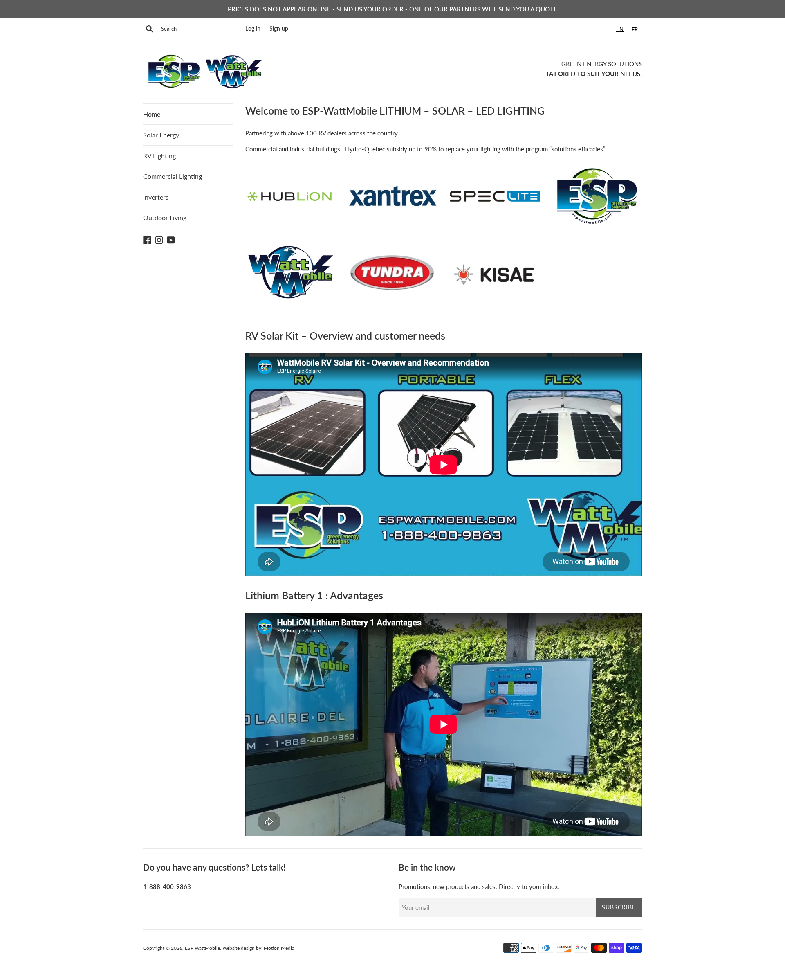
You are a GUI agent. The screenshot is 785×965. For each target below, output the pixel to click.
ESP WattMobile (202, 948)
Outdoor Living (164, 217)
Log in (252, 28)
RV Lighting (159, 156)
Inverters (155, 197)
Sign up (278, 28)
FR (635, 29)
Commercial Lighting (172, 176)
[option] (635, 29)
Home (151, 114)
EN (620, 29)
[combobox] (620, 29)
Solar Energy (161, 135)
